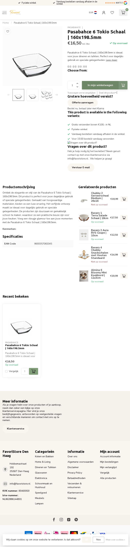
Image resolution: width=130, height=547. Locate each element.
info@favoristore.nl (20, 483)
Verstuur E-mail (81, 167)
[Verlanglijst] (112, 12)
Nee (98, 539)
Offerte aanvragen (82, 102)
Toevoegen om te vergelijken (81, 92)
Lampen (39, 503)
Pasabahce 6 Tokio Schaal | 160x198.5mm (35, 22)
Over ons (72, 456)
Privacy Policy (75, 472)
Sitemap (72, 498)
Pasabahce (74, 27)
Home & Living (42, 461)
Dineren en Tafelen (45, 467)
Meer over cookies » (115, 539)
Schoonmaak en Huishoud (43, 485)
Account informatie (110, 456)
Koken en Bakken (44, 456)
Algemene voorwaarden (81, 461)
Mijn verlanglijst (108, 467)
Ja (86, 539)
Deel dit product (107, 92)
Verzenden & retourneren (75, 485)
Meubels (39, 498)
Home (6, 22)
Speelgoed (41, 492)
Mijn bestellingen (109, 461)
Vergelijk (13, 371)
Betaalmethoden (76, 478)
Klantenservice (15, 428)
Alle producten (108, 478)
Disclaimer (73, 467)
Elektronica (41, 478)
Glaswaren (41, 472)
